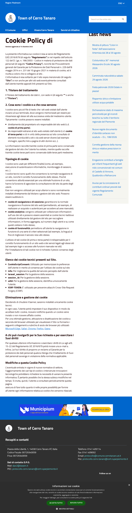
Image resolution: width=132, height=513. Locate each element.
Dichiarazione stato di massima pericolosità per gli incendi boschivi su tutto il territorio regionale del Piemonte (107, 115)
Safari (24, 328)
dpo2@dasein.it (20, 465)
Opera (47, 328)
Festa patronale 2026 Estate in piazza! (107, 89)
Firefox (40, 328)
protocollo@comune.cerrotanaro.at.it (102, 455)
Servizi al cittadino (70, 30)
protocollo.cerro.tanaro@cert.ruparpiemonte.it (35, 469)
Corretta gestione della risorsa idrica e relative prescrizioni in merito (106, 148)
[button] (66, 508)
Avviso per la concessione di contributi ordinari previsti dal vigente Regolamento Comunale (106, 188)
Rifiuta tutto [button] (76, 503)
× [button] (129, 485)
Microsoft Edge (12, 328)
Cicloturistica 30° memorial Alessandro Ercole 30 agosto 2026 (106, 64)
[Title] (66, 409)
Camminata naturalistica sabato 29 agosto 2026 (107, 77)
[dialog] (66, 497)
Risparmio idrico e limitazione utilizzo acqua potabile (106, 100)
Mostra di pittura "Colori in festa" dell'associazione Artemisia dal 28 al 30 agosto (106, 48)
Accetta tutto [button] (56, 503)
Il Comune (10, 30)
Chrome (32, 328)
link (90, 498)
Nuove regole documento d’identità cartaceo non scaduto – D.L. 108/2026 (104, 133)
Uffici (25, 30)
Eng (120, 3)
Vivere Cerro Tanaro (44, 30)
